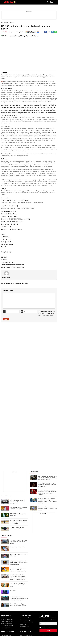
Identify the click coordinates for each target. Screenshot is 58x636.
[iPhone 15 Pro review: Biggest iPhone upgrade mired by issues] (5, 605)
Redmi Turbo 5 (23, 624)
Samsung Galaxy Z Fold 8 (25, 617)
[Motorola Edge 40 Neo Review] (5, 548)
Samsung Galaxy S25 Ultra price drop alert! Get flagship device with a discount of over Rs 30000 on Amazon (47, 492)
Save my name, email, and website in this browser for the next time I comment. (47, 314)
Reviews (7, 22)
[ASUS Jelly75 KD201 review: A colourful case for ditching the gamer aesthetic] (5, 502)
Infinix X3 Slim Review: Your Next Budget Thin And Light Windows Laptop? (18, 541)
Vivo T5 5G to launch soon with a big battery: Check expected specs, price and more (47, 484)
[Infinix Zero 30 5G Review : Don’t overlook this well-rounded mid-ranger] (5, 585)
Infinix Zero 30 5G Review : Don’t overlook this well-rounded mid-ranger (18, 585)
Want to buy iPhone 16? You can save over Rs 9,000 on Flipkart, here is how (47, 508)
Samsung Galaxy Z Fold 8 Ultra (27, 622)
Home (2, 22)
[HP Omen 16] (5, 592)
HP (2, 81)
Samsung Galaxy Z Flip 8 (25, 620)
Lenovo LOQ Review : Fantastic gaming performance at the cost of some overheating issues (19, 598)
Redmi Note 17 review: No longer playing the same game (18, 507)
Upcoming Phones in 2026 (7, 625)
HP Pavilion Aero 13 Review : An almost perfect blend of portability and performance (18, 562)
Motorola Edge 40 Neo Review (17, 547)
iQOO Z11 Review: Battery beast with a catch (18, 514)
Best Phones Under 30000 (7, 623)
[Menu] (2, 2)
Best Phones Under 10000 (7, 619)
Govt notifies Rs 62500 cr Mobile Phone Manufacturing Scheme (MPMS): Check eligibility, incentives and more (47, 501)
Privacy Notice (47, 627)
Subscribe (48, 630)
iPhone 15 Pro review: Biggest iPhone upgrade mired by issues (18, 604)
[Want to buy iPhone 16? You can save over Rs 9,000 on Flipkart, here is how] (33, 508)
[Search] (47, 2)
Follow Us (41, 32)
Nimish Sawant (6, 32)
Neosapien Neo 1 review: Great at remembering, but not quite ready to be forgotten (18, 522)
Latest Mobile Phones (6, 627)
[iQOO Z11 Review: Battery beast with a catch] (5, 515)
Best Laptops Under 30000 (26, 635)
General (12, 22)
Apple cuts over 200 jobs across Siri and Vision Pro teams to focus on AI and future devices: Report (47, 477)
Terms (42, 627)
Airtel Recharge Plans (6, 635)
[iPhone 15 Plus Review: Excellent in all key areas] (5, 556)
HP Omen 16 (13, 590)
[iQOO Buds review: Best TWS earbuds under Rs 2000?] (5, 529)
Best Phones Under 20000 (7, 621)
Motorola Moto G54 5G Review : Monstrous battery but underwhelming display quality (18, 569)
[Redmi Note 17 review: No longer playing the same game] (5, 508)
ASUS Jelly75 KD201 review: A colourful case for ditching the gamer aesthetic (17, 502)
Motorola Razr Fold (24, 626)
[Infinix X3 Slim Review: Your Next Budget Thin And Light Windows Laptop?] (5, 541)
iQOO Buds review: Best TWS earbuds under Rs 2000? (17, 528)
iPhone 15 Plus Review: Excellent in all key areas (19, 555)
